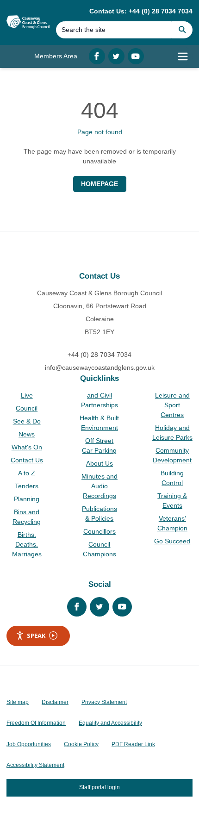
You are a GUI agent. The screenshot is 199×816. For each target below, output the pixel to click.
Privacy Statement (104, 702)
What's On (27, 447)
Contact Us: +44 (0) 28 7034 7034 (141, 11)
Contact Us (27, 460)
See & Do (27, 421)
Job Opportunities (28, 744)
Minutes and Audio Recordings (99, 486)
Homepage (99, 183)
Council (26, 408)
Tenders (26, 486)
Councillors (99, 531)
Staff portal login (99, 787)
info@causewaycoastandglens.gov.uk (100, 367)
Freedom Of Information (36, 723)
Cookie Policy (81, 744)
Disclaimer (55, 702)
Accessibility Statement (35, 765)
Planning (26, 499)
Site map (17, 702)
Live (27, 395)
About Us (99, 463)
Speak (36, 635)
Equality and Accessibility (110, 723)
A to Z (26, 473)
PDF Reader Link (133, 744)
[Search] (182, 29)
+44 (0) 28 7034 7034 (99, 354)
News (27, 434)
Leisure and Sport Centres (172, 405)
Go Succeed (172, 541)
